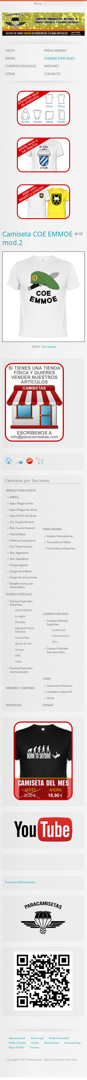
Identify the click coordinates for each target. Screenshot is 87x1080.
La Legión (20, 616)
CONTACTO (52, 74)
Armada (19, 649)
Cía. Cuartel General (22, 522)
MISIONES (51, 66)
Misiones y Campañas (20, 688)
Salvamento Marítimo (59, 686)
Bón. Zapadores (19, 559)
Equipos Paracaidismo (60, 536)
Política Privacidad (59, 1038)
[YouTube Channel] (43, 829)
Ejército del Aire (23, 643)
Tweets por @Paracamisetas (20, 882)
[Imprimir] (76, 233)
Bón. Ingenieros (19, 553)
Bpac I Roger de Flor (21, 503)
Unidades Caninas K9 (59, 692)
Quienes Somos (17, 1038)
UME (17, 655)
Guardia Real (22, 637)
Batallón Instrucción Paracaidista (21, 585)
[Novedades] (29, 460)
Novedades (14, 705)
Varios (18, 661)
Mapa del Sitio (16, 1047)
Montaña (20, 622)
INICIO (10, 50)
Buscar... (39, 3)
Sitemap (48, 705)
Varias (50, 698)
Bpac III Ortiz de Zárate (23, 516)
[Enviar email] (19, 460)
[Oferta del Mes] (43, 760)
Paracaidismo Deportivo (61, 548)
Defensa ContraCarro (23, 540)
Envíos (35, 1042)
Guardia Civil (59, 630)
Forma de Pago (73, 1042)
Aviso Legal (37, 1038)
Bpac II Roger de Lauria (23, 510)
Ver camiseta (49, 346)
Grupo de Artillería (21, 571)
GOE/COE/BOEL (23, 610)
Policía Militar (18, 534)
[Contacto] (34, 401)
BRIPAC (14, 497)
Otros (55, 641)
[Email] (80, 233)
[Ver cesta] (40, 460)
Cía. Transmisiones (21, 546)
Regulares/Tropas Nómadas (24, 629)
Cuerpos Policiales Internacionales (57, 650)
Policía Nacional (60, 635)
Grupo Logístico (19, 565)
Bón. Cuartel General (22, 528)
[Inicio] (8, 460)
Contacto (34, 1047)
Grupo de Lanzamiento (23, 577)
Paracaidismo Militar (59, 542)
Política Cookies (17, 1042)
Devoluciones (51, 1042)
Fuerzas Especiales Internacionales (21, 670)
